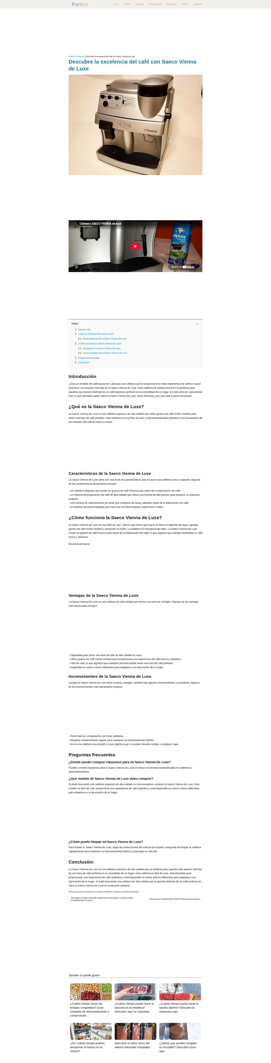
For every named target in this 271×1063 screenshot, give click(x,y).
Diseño (185, 4)
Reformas (172, 4)
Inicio (116, 4)
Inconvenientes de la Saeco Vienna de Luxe (105, 353)
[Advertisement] (135, 32)
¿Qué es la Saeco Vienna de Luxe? (96, 334)
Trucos (127, 4)
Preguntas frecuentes (88, 358)
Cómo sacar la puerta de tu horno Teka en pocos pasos (174, 899)
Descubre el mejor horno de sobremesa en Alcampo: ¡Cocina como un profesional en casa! (102, 899)
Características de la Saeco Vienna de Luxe (105, 338)
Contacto (197, 4)
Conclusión (83, 362)
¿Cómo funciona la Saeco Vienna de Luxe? (100, 343)
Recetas (140, 4)
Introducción (84, 329)
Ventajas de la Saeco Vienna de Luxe (102, 348)
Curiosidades (155, 4)
